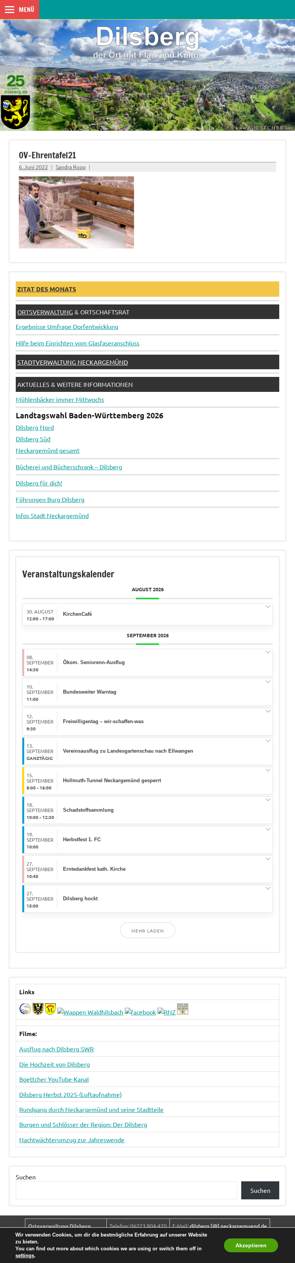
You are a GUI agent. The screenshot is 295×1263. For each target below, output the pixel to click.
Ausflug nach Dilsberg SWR (56, 1048)
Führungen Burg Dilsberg (50, 499)
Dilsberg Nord (35, 427)
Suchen (26, 1177)
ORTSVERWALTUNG (45, 312)
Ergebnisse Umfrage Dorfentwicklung (67, 326)
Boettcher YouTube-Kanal (54, 1079)
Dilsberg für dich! (39, 483)
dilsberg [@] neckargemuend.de (228, 1225)
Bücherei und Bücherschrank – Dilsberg (69, 466)
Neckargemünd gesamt (48, 450)
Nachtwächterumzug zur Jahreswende (71, 1139)
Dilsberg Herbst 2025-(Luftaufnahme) (70, 1094)
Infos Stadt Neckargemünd (52, 515)
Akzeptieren (251, 1245)
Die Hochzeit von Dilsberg (54, 1064)
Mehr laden (147, 931)
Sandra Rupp (71, 166)
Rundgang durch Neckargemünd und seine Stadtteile (91, 1109)
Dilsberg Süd (33, 438)
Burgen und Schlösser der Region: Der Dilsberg (83, 1124)
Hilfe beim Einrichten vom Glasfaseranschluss (77, 343)
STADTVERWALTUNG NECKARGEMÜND (72, 362)
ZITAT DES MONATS (46, 289)
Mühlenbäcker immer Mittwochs (60, 399)
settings (24, 1255)
